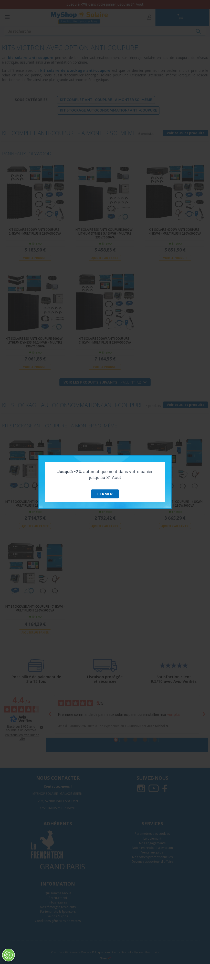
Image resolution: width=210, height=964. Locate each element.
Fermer (105, 494)
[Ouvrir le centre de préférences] (8, 955)
